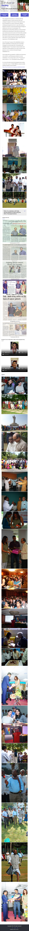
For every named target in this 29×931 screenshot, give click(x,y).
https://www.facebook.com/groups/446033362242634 (13, 67)
